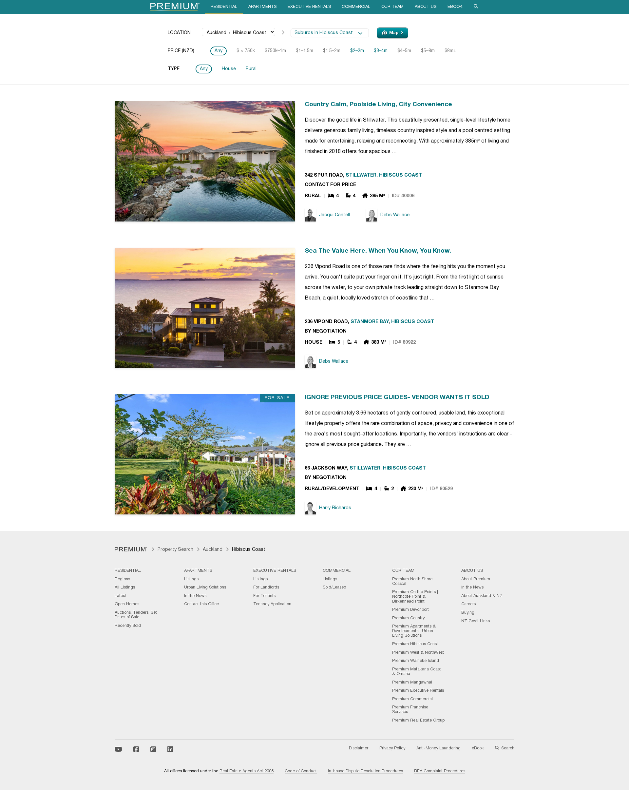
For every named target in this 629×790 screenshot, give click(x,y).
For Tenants (264, 596)
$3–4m (381, 51)
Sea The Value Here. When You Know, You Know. (378, 251)
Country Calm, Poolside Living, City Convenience (378, 104)
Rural (251, 69)
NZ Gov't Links (475, 621)
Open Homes (127, 604)
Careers (468, 604)
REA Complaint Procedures (439, 771)
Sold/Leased (334, 587)
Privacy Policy (392, 748)
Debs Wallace (395, 215)
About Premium (475, 579)
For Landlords (266, 587)
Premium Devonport (410, 610)
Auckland (212, 550)
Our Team (392, 7)
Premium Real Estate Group (418, 721)
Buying (467, 613)
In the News (195, 596)
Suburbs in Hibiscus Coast (326, 33)
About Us (425, 7)
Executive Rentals (309, 7)
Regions (122, 579)
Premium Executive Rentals (418, 691)
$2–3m (357, 51)
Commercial (356, 7)
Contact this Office (201, 604)
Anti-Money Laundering (438, 748)
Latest (120, 596)
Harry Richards (335, 508)
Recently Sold (128, 626)
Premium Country (408, 618)
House (229, 69)
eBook (455, 7)
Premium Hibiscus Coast (415, 644)
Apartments (262, 7)
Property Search (175, 550)
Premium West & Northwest (418, 653)
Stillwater (361, 175)
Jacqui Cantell (334, 215)
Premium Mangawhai (412, 682)
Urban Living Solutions (205, 587)
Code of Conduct (301, 771)
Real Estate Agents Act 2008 (246, 771)
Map (393, 33)
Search (507, 748)
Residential (224, 7)
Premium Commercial (412, 699)
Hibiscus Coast (400, 175)
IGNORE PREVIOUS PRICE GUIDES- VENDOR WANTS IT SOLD (397, 397)
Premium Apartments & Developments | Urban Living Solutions (414, 631)
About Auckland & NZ (482, 596)
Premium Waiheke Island (415, 661)
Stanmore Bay (370, 322)
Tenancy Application (272, 604)
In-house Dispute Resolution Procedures (365, 771)
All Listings (125, 587)
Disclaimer (358, 748)
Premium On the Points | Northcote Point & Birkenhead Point (415, 596)
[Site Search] (476, 7)
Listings (191, 579)
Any (218, 51)
